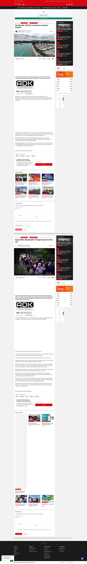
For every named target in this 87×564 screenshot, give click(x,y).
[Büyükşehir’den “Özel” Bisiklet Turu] (48, 501)
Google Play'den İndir (43, 18)
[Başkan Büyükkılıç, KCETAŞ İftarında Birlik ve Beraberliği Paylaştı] (48, 193)
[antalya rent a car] (57, 101)
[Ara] (67, 4)
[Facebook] (42, 543)
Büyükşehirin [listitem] (22, 396)
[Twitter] (45, 543)
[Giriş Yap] (72, 4)
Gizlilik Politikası (4, 560)
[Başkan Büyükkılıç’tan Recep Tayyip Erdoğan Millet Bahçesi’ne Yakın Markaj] (21, 180)
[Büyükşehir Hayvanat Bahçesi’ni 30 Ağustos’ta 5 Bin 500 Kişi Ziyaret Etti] (64, 28)
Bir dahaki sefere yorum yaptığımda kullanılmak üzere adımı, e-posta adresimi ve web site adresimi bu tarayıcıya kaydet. (34, 221)
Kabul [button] (11, 560)
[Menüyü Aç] (23, 4)
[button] (69, 4)
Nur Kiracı (20, 245)
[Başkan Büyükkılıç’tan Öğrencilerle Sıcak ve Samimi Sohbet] (34, 454)
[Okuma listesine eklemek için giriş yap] (53, 59)
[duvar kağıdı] (24, 87)
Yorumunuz (20, 207)
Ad (16, 216)
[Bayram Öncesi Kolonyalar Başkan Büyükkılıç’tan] (21, 454)
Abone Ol (43, 164)
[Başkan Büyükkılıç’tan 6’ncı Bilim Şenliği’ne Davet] (48, 180)
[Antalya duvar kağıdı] (62, 100)
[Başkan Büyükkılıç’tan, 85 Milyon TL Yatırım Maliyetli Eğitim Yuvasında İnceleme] (64, 36)
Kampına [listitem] (31, 396)
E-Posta (36, 216)
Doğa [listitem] (27, 396)
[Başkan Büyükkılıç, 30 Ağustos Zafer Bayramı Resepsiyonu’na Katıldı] (64, 53)
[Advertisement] (34, 68)
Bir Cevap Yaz (19, 203)
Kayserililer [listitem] (37, 396)
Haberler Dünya (21, 30)
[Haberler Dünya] (18, 4)
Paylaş (72, 562)
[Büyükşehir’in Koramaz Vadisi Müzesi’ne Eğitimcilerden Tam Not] (21, 193)
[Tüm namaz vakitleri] (71, 68)
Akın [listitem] (17, 396)
